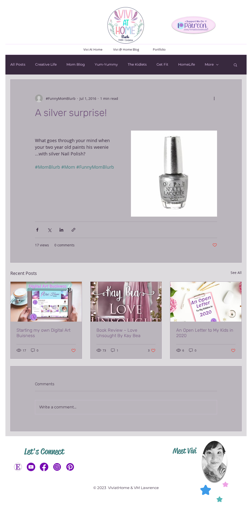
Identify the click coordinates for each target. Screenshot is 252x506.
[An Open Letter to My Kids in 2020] (205, 302)
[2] (44, 467)
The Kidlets (137, 64)
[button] (235, 65)
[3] (31, 467)
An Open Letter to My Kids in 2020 (204, 332)
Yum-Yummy (106, 64)
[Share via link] (73, 229)
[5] (70, 467)
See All (236, 272)
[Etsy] (18, 467)
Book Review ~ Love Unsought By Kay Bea (118, 332)
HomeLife (186, 64)
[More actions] (214, 98)
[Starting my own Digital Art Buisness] (46, 302)
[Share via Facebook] (37, 229)
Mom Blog (75, 64)
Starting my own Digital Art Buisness (43, 332)
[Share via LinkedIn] (61, 229)
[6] (57, 467)
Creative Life (46, 64)
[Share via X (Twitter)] (49, 229)
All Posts (17, 64)
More (209, 64)
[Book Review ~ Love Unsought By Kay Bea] (126, 302)
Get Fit (162, 64)
